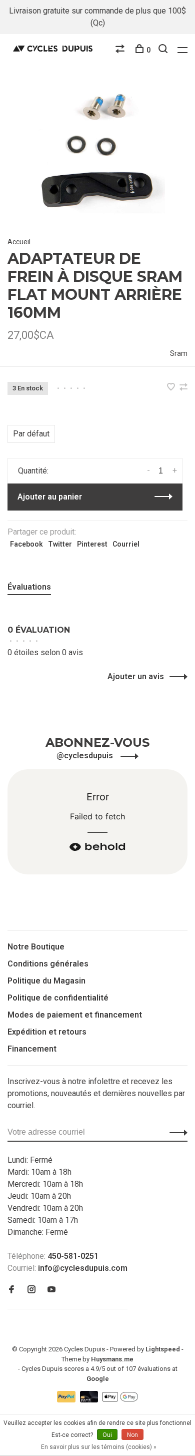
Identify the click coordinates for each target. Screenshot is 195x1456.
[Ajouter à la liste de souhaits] (172, 387)
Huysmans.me (112, 1359)
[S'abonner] (176, 1132)
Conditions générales (48, 963)
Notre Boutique (36, 946)
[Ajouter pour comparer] (184, 387)
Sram (179, 353)
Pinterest (92, 544)
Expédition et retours (47, 1032)
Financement (32, 1049)
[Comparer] (121, 50)
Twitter (60, 544)
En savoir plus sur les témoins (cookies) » (98, 1446)
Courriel (126, 544)
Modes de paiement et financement (75, 1015)
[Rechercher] (164, 50)
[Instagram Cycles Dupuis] (32, 1290)
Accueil (19, 242)
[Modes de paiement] (67, 1399)
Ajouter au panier (50, 497)
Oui (107, 1434)
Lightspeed (163, 1349)
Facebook (26, 544)
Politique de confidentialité (58, 998)
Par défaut (31, 433)
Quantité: (33, 470)
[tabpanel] (98, 151)
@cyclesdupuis (85, 755)
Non (132, 1434)
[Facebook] (12, 1290)
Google (97, 1378)
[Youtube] (52, 1290)
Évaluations (29, 587)
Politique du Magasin (47, 981)
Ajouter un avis (136, 676)
